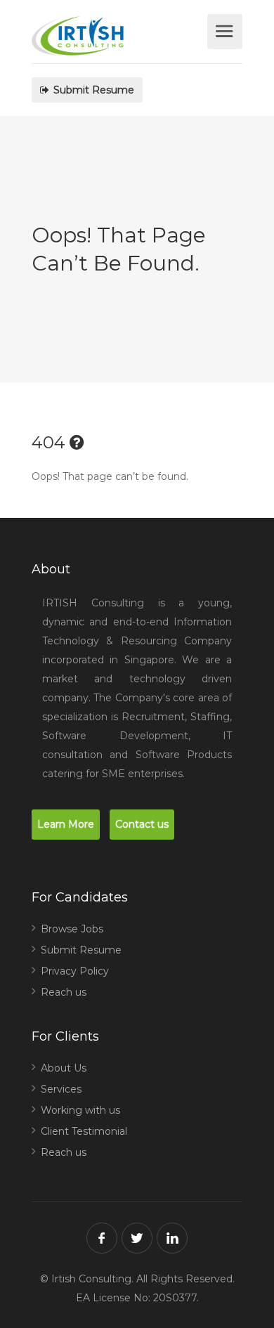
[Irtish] (118, 39)
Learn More (65, 824)
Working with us (80, 1110)
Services (61, 1089)
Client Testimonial (84, 1131)
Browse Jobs (72, 929)
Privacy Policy (75, 971)
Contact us (142, 824)
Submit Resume (92, 90)
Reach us (63, 992)
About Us (63, 1068)
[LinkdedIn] (172, 1238)
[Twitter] (137, 1238)
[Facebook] (101, 1238)
